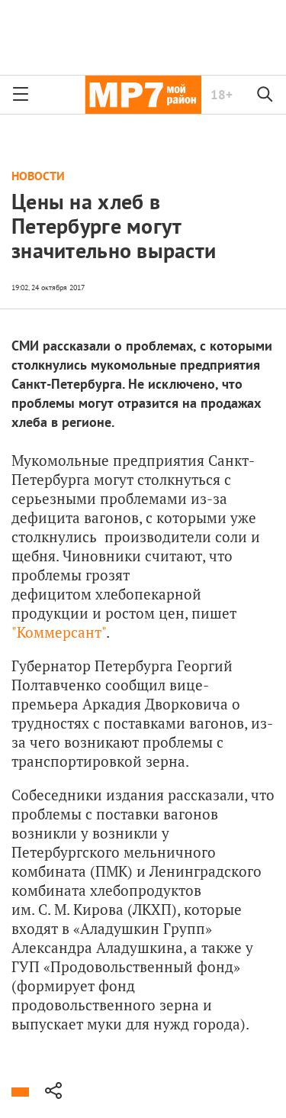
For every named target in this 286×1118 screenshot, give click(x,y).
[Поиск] (265, 95)
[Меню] (20, 95)
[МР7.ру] (143, 95)
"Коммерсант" (58, 631)
